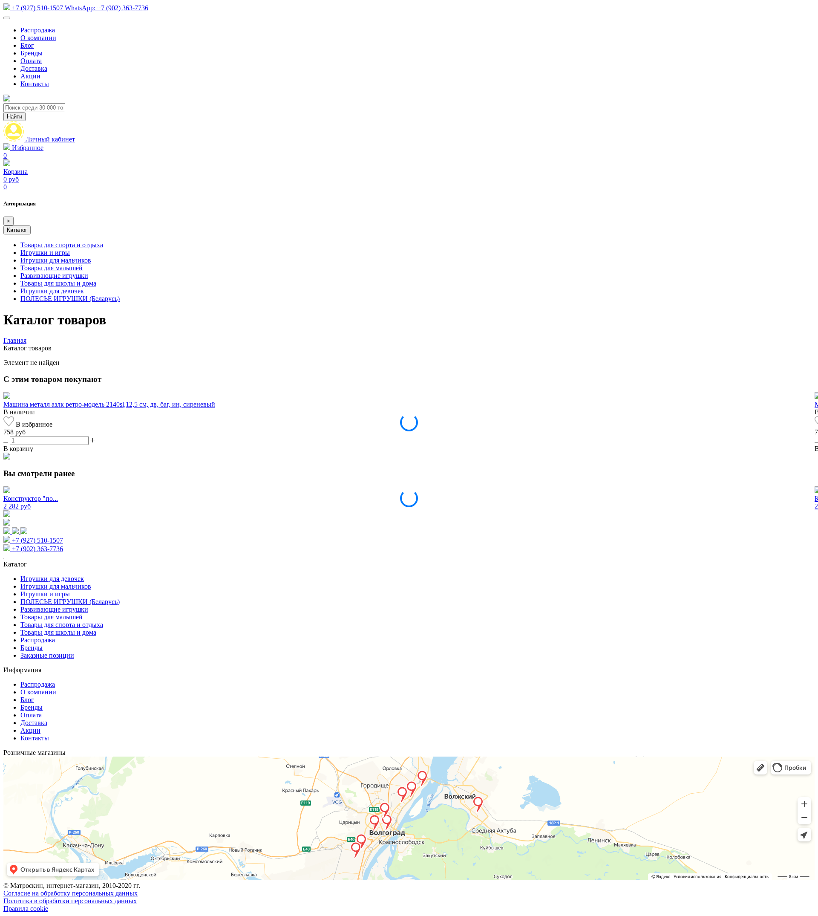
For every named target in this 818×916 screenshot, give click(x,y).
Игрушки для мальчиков (55, 260)
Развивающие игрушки (54, 275)
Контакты (34, 83)
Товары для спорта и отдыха (61, 245)
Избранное (23, 151)
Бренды (31, 53)
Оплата (31, 60)
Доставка (33, 68)
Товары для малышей (51, 268)
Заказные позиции (47, 655)
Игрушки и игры (45, 252)
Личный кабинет (50, 139)
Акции (30, 76)
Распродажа (37, 30)
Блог (27, 45)
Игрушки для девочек (52, 291)
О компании (38, 37)
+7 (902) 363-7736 (106, 8)
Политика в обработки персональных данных (70, 900)
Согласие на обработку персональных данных (70, 893)
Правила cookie (25, 908)
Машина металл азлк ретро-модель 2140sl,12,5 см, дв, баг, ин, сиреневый (109, 404)
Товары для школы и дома (58, 283)
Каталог (17, 230)
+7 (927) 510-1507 (37, 8)
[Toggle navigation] (6, 18)
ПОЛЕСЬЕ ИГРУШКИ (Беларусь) (70, 298)
